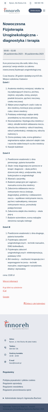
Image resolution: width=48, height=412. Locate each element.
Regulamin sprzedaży (12, 383)
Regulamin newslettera (13, 387)
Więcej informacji (10, 281)
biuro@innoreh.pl (15, 363)
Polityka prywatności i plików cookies (19, 380)
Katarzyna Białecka (19, 406)
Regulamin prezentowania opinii (17, 390)
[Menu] (44, 10)
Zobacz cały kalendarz (35, 304)
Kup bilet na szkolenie (12, 288)
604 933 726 (39, 3)
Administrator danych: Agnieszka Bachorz (23, 398)
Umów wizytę (35, 10)
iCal (4, 291)
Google (6, 297)
